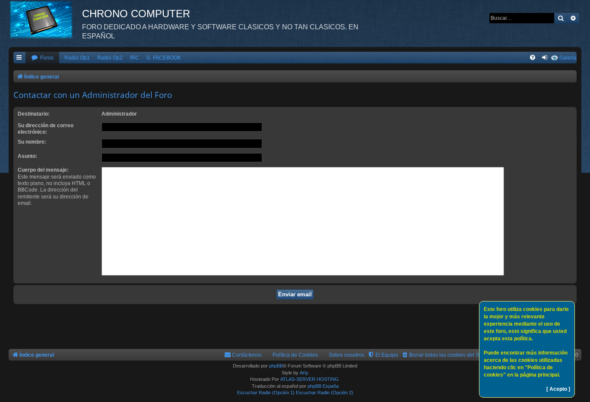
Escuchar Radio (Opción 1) (266, 392)
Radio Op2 (110, 58)
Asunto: (27, 156)
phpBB (276, 365)
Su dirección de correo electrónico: (45, 128)
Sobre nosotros (347, 355)
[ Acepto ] (558, 389)
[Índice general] (45, 19)
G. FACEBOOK (163, 58)
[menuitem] (42, 58)
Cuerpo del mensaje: (43, 170)
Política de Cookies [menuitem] (295, 355)
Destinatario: (34, 114)
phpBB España (323, 386)
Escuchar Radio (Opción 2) (324, 392)
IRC (134, 58)
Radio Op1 (77, 58)
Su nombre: (32, 142)
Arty (304, 372)
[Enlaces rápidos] (19, 58)
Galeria (568, 58)
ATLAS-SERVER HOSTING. (310, 379)
